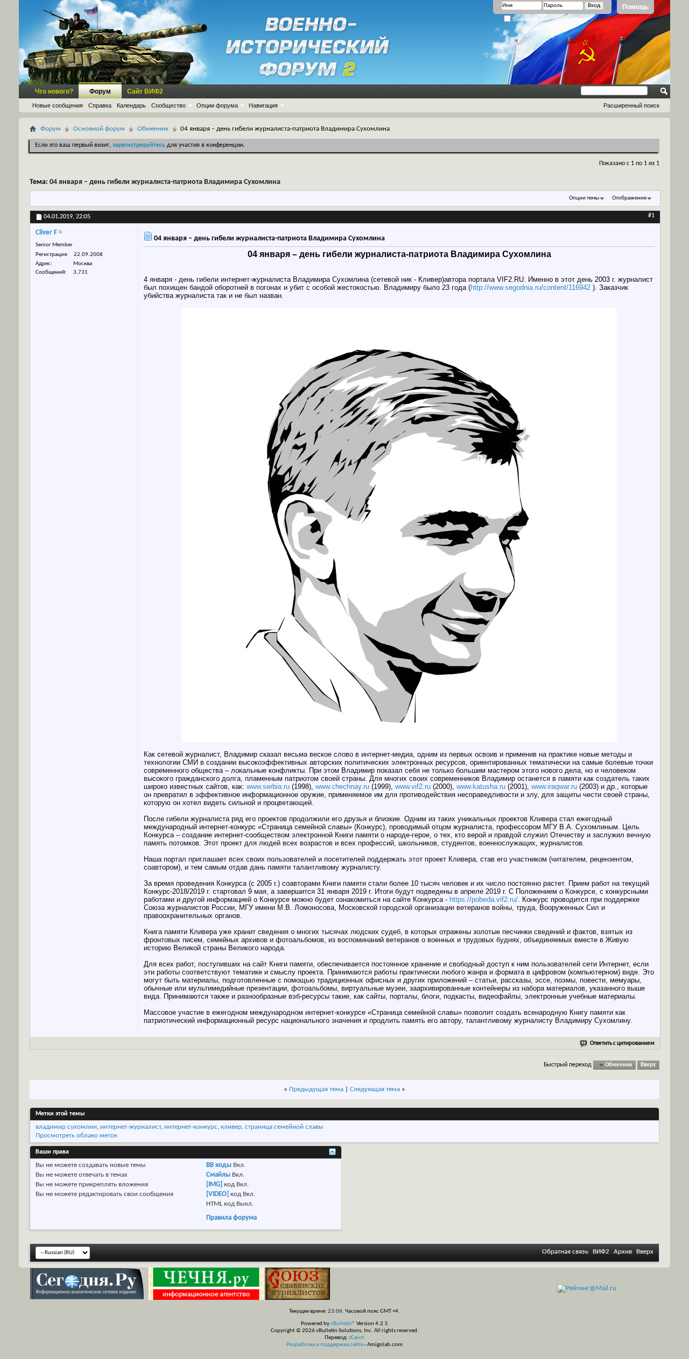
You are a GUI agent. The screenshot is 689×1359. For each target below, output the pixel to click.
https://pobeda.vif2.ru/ (483, 899)
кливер (231, 1126)
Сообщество (168, 105)
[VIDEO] (217, 1194)
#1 (651, 215)
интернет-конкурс (190, 1126)
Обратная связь (565, 1251)
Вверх (648, 1065)
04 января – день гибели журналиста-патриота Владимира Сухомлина (165, 182)
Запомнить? (527, 19)
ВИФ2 (601, 1251)
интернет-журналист (130, 1126)
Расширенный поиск (631, 105)
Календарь (131, 105)
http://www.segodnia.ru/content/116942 (530, 287)
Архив (623, 1251)
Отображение (629, 198)
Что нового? (54, 91)
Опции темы (584, 198)
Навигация (263, 105)
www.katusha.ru (480, 786)
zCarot (356, 1338)
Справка (99, 105)
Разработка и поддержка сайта (324, 1345)
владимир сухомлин (66, 1126)
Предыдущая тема (316, 1089)
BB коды (218, 1165)
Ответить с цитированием (622, 1044)
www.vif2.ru (413, 786)
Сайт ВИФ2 (145, 91)
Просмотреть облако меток (76, 1135)
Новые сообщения (57, 105)
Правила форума (231, 1217)
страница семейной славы (284, 1126)
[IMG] (214, 1184)
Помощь (635, 7)
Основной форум (99, 128)
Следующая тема (375, 1089)
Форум (100, 91)
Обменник (152, 128)
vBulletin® (343, 1324)
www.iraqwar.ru (554, 786)
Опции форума (217, 105)
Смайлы (218, 1174)
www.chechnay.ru (342, 786)
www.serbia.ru (268, 786)
